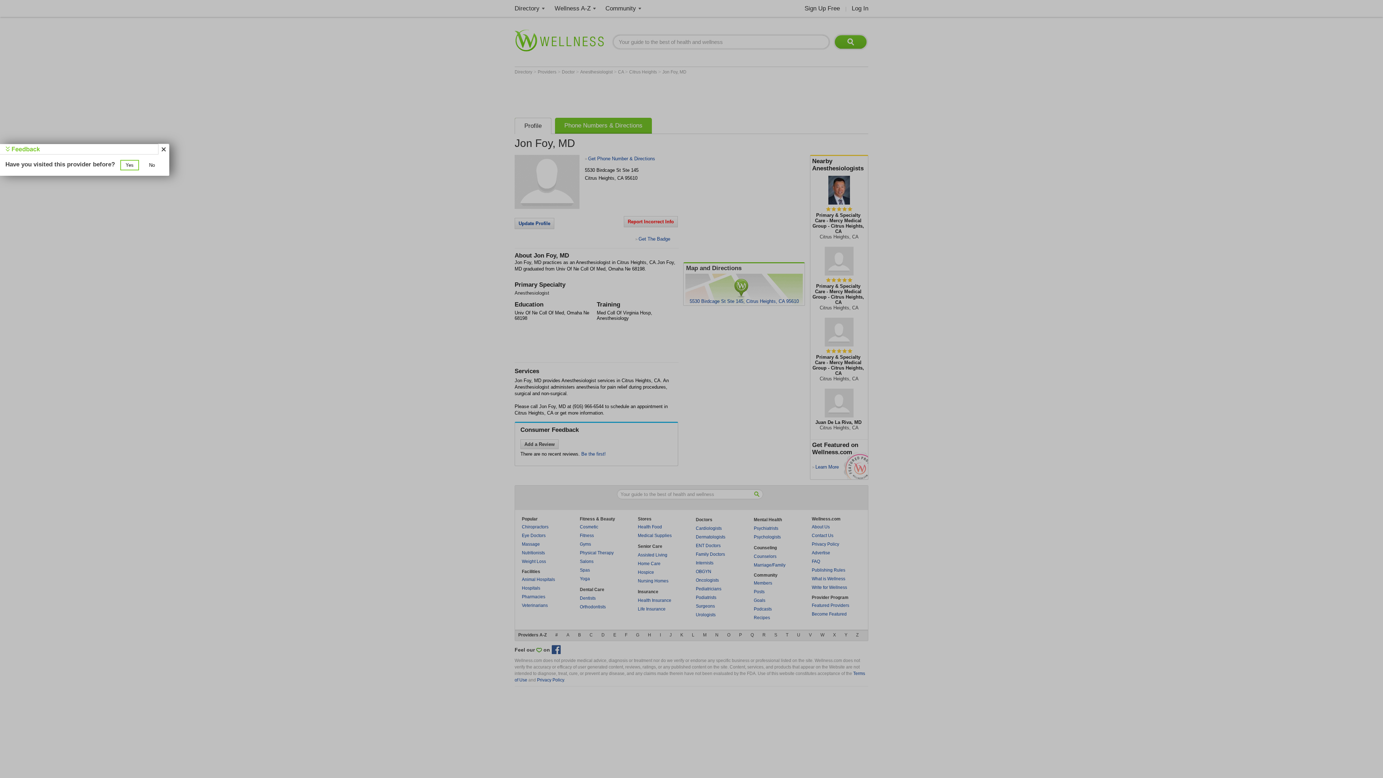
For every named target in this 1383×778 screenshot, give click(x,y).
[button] (129, 165)
